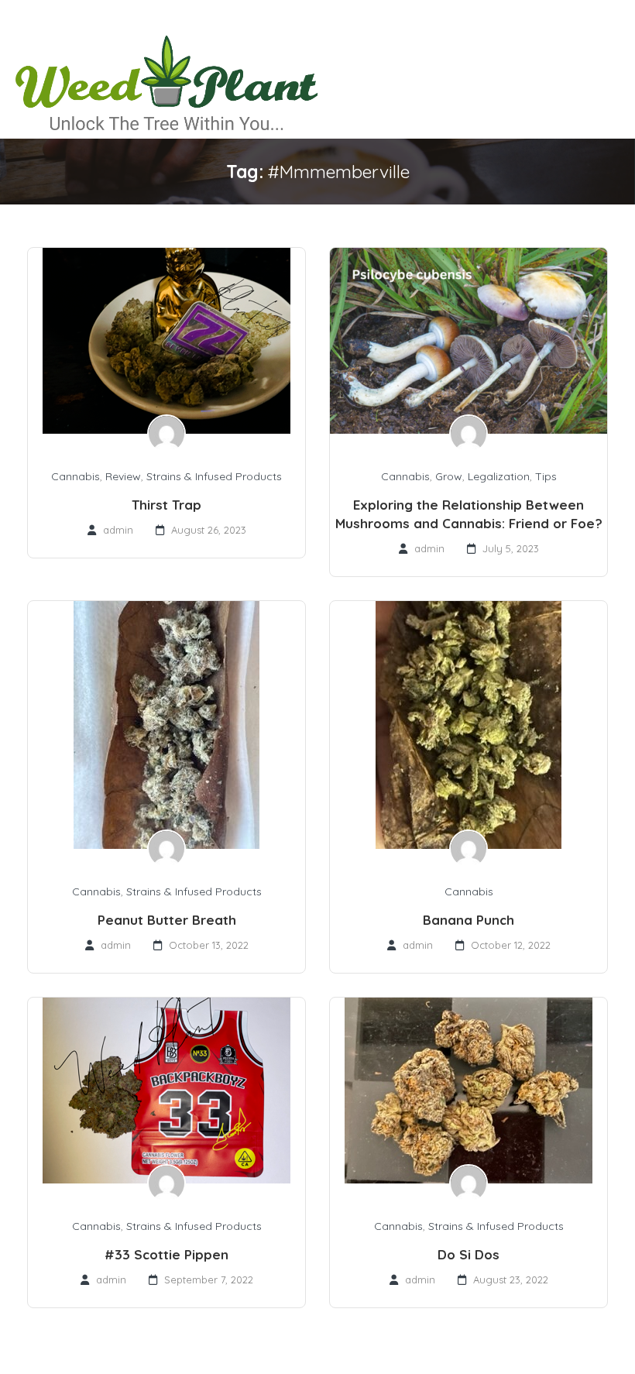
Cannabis (75, 476)
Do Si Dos (468, 1254)
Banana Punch (468, 920)
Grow (448, 476)
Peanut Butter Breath (167, 920)
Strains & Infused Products (214, 476)
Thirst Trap (166, 504)
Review (123, 476)
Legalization (499, 476)
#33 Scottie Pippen (166, 1254)
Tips (546, 476)
